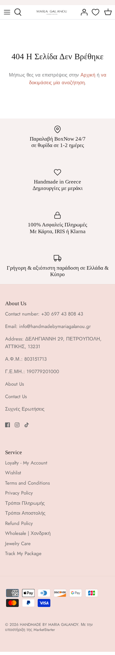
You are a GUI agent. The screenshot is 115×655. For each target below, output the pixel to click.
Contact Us (16, 396)
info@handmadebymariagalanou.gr (55, 326)
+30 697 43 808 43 (62, 313)
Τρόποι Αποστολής (25, 513)
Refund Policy (19, 523)
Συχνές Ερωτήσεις (24, 409)
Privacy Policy (19, 492)
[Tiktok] (26, 424)
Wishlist (13, 472)
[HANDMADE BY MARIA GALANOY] (51, 12)
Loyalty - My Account (26, 462)
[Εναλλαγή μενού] (7, 12)
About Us (14, 384)
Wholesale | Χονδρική (27, 533)
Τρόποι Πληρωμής (25, 503)
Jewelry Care (18, 543)
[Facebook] (7, 424)
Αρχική (87, 74)
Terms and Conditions (27, 483)
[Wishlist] (96, 12)
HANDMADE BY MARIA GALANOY (49, 624)
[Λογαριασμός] (82, 12)
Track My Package (23, 553)
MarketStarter (44, 630)
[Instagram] (17, 424)
